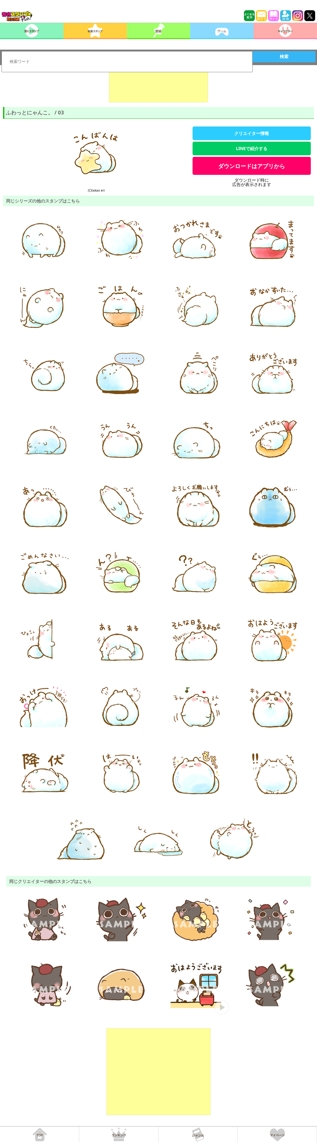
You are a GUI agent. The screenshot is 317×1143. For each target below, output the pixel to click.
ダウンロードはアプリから (251, 166)
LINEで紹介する (251, 148)
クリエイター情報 (251, 133)
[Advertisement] (158, 86)
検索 (284, 56)
